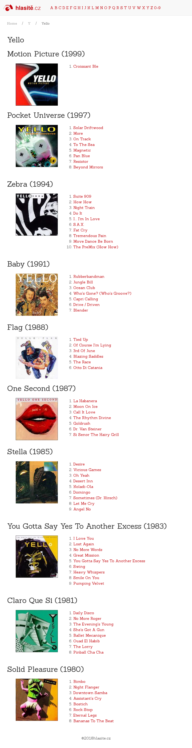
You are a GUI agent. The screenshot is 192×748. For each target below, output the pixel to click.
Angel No (82, 509)
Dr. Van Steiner (87, 429)
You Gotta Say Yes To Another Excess (109, 560)
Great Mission (86, 555)
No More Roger (87, 618)
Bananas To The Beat (93, 720)
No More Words (87, 549)
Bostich (80, 704)
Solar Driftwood (88, 127)
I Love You (83, 538)
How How (82, 202)
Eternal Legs (85, 715)
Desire (79, 464)
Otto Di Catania (87, 367)
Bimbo (79, 681)
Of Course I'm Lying (92, 345)
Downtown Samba (90, 692)
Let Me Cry (84, 503)
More (78, 133)
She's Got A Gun (88, 629)
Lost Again (83, 544)
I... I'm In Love (86, 218)
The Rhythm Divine (92, 417)
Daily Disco (83, 612)
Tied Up (80, 339)
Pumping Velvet (88, 583)
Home (12, 23)
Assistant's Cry (87, 698)
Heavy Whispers (89, 572)
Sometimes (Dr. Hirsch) (95, 497)
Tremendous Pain (89, 235)
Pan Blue (81, 155)
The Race (82, 362)
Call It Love (84, 412)
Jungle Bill (83, 282)
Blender (80, 310)
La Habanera (85, 400)
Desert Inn (83, 481)
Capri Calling (85, 299)
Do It (77, 213)
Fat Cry (80, 230)
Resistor (80, 161)
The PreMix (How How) (95, 247)
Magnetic (82, 150)
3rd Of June (84, 350)
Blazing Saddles (88, 356)
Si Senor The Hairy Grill (96, 434)
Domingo (81, 492)
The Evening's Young (93, 624)
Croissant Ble (85, 66)
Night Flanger (86, 687)
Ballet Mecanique (89, 635)
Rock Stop (83, 709)
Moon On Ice (85, 406)
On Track (82, 139)
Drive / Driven (86, 304)
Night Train (84, 207)
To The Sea (84, 144)
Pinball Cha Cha (88, 652)
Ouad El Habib (86, 641)
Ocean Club (84, 287)
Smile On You (86, 577)
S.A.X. (78, 224)
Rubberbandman (88, 276)
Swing (79, 566)
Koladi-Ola (83, 486)
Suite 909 (82, 196)
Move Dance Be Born (93, 241)
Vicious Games (87, 469)
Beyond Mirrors (88, 167)
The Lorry (83, 646)
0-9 (157, 7)
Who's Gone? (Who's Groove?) (102, 293)
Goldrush (81, 423)
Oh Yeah (81, 475)
